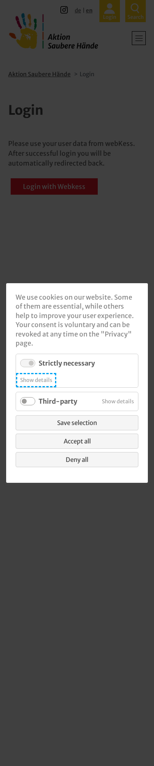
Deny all (77, 460)
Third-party (58, 401)
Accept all (77, 441)
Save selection (77, 423)
